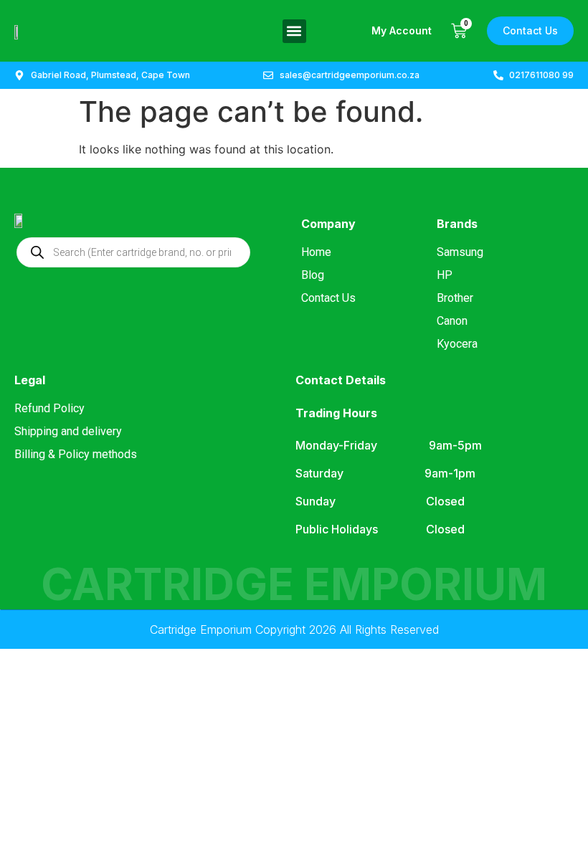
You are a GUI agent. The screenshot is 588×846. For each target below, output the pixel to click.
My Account (401, 30)
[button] (294, 31)
